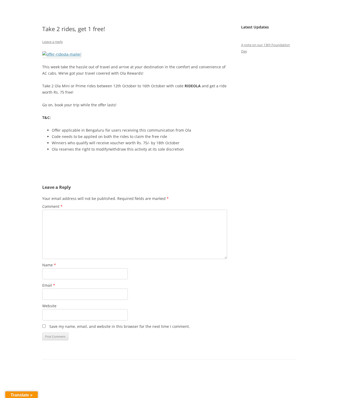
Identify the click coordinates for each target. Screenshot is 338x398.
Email (48, 285)
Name (49, 264)
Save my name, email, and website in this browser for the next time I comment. (119, 326)
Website (49, 305)
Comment (52, 206)
